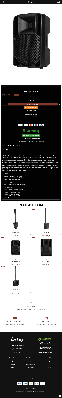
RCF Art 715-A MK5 (16, 261)
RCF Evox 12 (15, 290)
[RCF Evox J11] (46, 218)
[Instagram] (32, 378)
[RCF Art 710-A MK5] (46, 247)
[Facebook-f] (29, 378)
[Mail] (17, 145)
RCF (36, 116)
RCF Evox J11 (46, 232)
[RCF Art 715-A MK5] (16, 247)
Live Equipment (9, 88)
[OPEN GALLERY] (31, 41)
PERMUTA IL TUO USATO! (31, 107)
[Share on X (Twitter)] (10, 145)
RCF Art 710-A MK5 (46, 261)
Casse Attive (15, 88)
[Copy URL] (20, 145)
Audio (3, 88)
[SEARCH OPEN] (3, 2)
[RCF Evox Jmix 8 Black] (16, 218)
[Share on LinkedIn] (13, 145)
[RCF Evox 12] (16, 276)
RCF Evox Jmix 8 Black (16, 232)
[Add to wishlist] (59, 104)
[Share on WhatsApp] (6, 145)
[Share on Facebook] (8, 145)
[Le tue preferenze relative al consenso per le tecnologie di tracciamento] (60, 396)
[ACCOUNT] (58, 2)
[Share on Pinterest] (15, 145)
